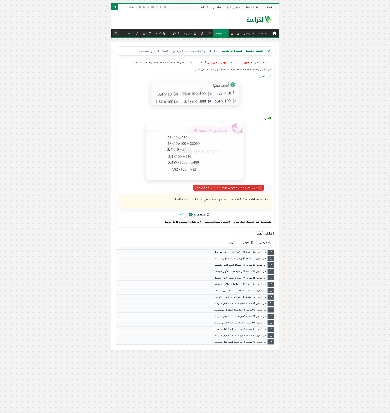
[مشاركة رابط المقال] (181, 214)
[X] (148, 7)
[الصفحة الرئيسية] (269, 51)
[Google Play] (165, 7)
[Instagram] (157, 7)
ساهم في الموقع (234, 7)
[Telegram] (139, 7)
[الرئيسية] (274, 33)
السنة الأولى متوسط (232, 50)
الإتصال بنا (204, 7)
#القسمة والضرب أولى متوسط (217, 222)
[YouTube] (152, 7)
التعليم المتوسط (254, 50)
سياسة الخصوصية (254, 7)
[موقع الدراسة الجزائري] (259, 20)
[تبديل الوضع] (116, 33)
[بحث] (114, 7)
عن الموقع (217, 7)
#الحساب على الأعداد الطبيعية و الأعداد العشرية (252, 222)
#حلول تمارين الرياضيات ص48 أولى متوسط (183, 222)
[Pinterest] (161, 7)
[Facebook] (144, 7)
